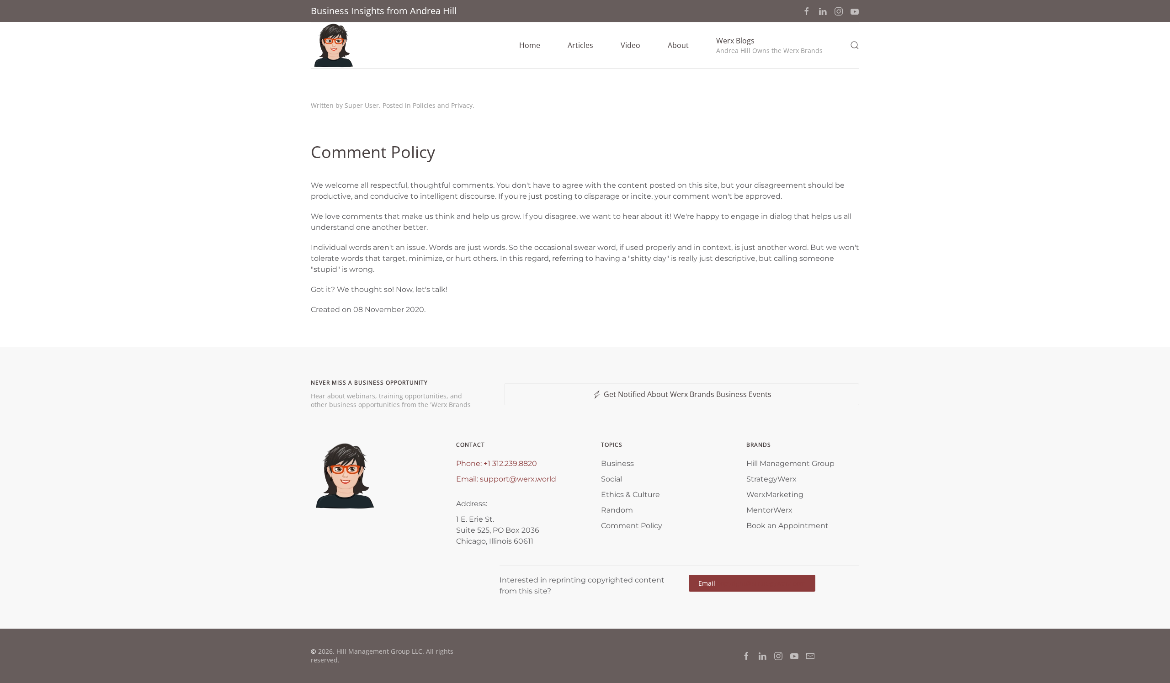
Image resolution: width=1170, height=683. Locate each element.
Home (529, 45)
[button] (769, 45)
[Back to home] (333, 45)
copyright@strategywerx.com (761, 583)
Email (752, 583)
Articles (580, 45)
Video (630, 45)
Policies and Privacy (443, 105)
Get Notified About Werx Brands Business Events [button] (687, 394)
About (678, 45)
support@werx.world (518, 479)
